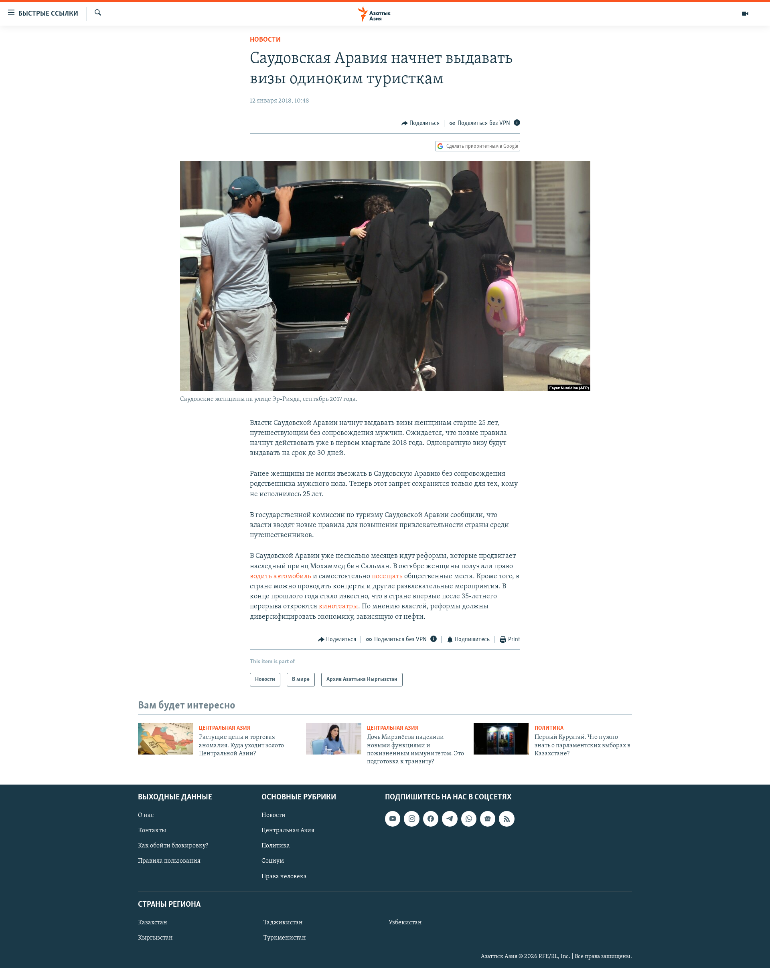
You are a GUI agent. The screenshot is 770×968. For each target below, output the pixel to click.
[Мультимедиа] (745, 13)
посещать (388, 576)
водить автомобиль (281, 576)
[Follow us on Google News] (487, 818)
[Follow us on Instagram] (411, 818)
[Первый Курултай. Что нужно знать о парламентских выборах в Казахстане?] (501, 739)
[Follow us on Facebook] (430, 818)
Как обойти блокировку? (173, 846)
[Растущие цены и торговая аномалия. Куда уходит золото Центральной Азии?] (165, 739)
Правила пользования (169, 861)
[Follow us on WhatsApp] (468, 818)
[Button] (420, 123)
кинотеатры (338, 606)
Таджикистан (283, 923)
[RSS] (506, 818)
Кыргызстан (155, 938)
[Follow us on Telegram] (449, 818)
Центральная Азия (225, 728)
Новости (265, 40)
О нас (146, 815)
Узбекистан (405, 923)
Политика (549, 728)
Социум (272, 861)
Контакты (152, 830)
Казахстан (152, 923)
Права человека (284, 876)
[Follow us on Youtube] (392, 818)
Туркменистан (284, 938)
